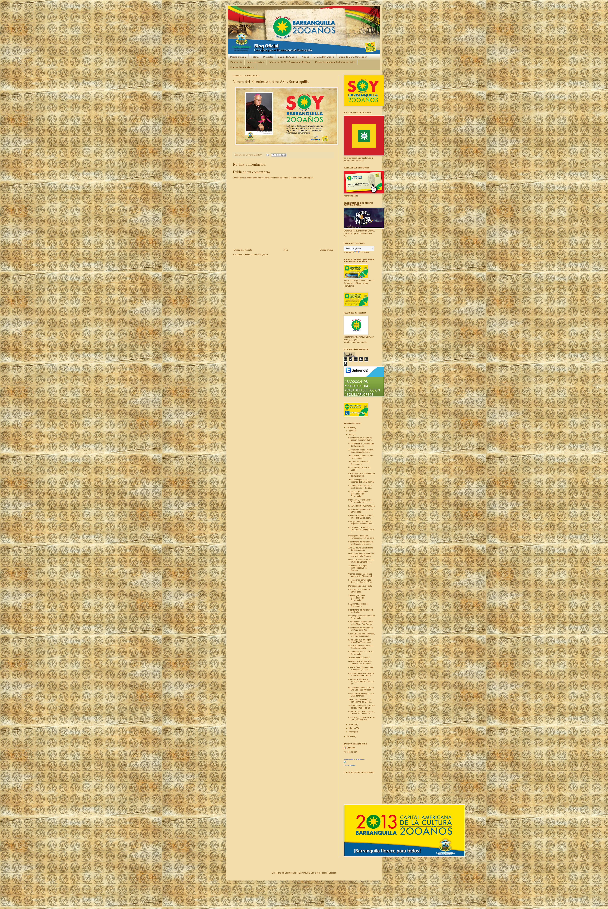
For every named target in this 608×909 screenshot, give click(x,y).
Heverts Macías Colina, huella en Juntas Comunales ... (361, 561)
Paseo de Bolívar (255, 62)
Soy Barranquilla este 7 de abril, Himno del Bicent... (360, 700)
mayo (351, 431)
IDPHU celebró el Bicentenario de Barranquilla (361, 475)
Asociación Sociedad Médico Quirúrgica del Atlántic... (360, 451)
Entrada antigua (326, 250)
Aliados (305, 57)
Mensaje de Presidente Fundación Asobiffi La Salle (361, 537)
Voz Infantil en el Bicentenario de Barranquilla (361, 445)
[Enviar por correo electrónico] (272, 155)
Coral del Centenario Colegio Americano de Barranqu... (361, 674)
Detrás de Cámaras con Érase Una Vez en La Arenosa (361, 555)
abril (351, 435)
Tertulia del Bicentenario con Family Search (360, 457)
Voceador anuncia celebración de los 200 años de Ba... (361, 706)
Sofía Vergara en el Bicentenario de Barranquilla (356, 598)
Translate (365, 252)
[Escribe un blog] (275, 155)
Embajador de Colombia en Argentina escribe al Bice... (361, 522)
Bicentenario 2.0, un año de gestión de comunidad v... (360, 439)
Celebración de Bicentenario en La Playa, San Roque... (360, 623)
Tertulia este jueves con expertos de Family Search (361, 481)
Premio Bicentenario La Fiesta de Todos (335, 62)
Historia (255, 57)
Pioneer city (236, 62)
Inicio (285, 250)
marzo (352, 724)
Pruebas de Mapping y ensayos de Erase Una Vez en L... (361, 681)
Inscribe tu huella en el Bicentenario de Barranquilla (358, 494)
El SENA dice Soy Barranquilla (361, 506)
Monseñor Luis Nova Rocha (360, 586)
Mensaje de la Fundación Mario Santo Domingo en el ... (361, 529)
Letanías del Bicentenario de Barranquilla (360, 510)
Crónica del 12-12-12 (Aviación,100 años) (289, 62)
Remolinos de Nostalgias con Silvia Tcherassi (361, 695)
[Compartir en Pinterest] (284, 155)
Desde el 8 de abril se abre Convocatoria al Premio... (360, 662)
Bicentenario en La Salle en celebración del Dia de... (360, 487)
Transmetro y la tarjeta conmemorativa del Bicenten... (357, 568)
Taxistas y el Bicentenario (359, 658)
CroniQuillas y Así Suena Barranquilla (359, 591)
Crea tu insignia (349, 765)
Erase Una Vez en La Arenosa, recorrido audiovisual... (361, 635)
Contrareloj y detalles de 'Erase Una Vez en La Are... (361, 718)
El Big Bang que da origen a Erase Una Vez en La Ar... (360, 641)
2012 (348, 736)
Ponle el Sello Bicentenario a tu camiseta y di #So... (360, 668)
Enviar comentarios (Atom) (256, 254)
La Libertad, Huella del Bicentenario (358, 605)
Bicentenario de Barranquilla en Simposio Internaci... (360, 543)
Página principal (238, 57)
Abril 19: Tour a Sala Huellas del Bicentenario (360, 549)
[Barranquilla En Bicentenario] (345, 763)
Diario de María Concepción (353, 57)
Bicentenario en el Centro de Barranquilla (360, 653)
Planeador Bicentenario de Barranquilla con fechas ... (360, 501)
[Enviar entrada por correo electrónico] (268, 155)
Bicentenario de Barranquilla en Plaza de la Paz (360, 629)
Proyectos (268, 57)
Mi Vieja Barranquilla (324, 57)
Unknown (250, 155)
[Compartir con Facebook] (281, 155)
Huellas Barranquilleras (242, 67)
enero (351, 732)
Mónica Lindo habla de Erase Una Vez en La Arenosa (361, 689)
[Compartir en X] (278, 155)
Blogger (332, 873)
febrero (352, 728)
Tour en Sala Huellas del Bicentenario (359, 463)
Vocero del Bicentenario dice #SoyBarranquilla (360, 647)
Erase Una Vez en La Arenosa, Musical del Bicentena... (361, 712)
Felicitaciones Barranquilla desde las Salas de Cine (360, 581)
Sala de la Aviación (287, 57)
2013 (348, 428)
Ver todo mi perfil (351, 752)
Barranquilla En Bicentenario (354, 759)
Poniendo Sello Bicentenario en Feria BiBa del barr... (360, 516)
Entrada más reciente (243, 250)
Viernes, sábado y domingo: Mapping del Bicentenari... (360, 575)
